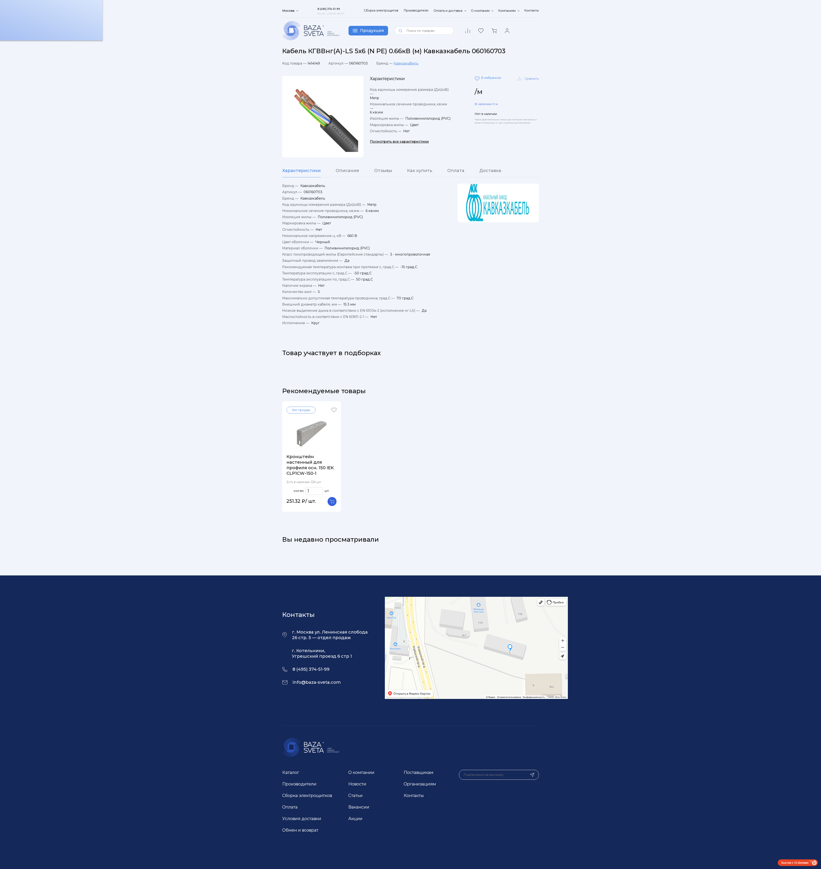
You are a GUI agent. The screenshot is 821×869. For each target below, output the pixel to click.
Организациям (420, 784)
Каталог (290, 772)
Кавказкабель (406, 63)
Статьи (355, 795)
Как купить (419, 170)
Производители (416, 10)
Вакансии (358, 807)
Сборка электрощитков (307, 795)
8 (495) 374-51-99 (310, 669)
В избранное (478, 78)
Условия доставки (301, 818)
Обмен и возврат (300, 830)
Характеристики (301, 170)
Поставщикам (418, 772)
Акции (355, 818)
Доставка (490, 170)
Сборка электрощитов (381, 10)
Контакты (531, 10)
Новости (357, 784)
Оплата (455, 170)
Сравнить (531, 79)
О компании (361, 772)
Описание (347, 170)
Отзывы (383, 170)
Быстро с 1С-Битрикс (795, 863)
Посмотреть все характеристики (399, 142)
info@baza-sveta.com (317, 682)
